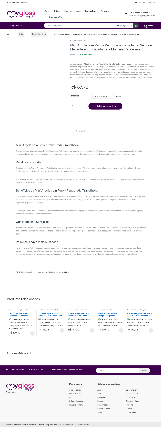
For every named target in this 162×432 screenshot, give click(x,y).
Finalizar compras (76, 405)
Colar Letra (130, 397)
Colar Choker (131, 390)
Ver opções (31, 333)
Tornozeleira (90, 11)
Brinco (57, 11)
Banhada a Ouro (56, 17)
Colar (47, 11)
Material (75, 96)
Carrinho (72, 397)
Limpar (118, 96)
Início (9, 34)
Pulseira (68, 11)
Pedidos (152, 2)
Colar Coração (132, 393)
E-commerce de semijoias (17, 2)
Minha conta (140, 2)
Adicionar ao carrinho (106, 106)
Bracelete (101, 397)
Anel (78, 11)
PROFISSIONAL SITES (35, 425)
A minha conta (75, 390)
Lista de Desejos (76, 401)
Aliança (100, 390)
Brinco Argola (102, 405)
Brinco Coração (103, 409)
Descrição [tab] (81, 131)
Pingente (105, 11)
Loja (21, 34)
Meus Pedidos (75, 393)
